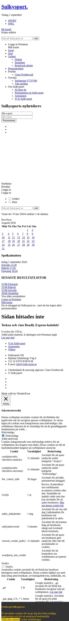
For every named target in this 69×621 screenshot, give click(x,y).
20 (18, 241)
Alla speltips (21, 83)
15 (28, 237)
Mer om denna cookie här (53, 504)
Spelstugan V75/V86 (26, 80)
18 (9, 241)
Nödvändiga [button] (7, 432)
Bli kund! (6, 29)
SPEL (11, 23)
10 (3, 237)
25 (9, 244)
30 (33, 244)
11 (9, 237)
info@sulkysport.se (26, 364)
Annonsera (20, 95)
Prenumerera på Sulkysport (29, 92)
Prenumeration (15, 68)
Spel (10, 53)
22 (28, 241)
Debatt (18, 59)
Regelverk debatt (24, 65)
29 (28, 244)
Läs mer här (56, 592)
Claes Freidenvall (24, 74)
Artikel (15, 198)
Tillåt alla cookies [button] (10, 619)
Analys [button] (5, 563)
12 (13, 237)
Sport (11, 50)
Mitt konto (6, 302)
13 (18, 237)
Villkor (11, 349)
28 (23, 244)
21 (23, 241)
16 (33, 237)
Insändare (20, 62)
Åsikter (12, 56)
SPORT (12, 20)
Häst (14, 202)
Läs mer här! (8, 337)
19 (13, 241)
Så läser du (20, 89)
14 (23, 237)
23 (33, 241)
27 (18, 244)
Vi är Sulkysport (23, 98)
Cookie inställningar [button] (30, 619)
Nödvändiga (11, 435)
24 (3, 244)
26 (13, 244)
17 (3, 241)
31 (3, 248)
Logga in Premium (11, 299)
